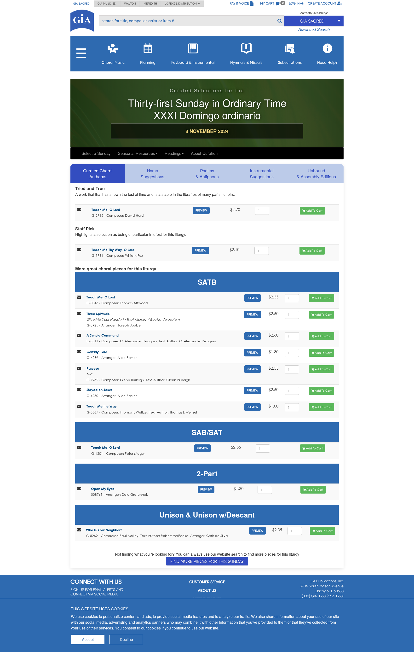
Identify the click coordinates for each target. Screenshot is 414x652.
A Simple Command (102, 335)
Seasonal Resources (136, 153)
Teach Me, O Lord (106, 210)
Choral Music (113, 62)
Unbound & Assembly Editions (316, 173)
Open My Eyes (102, 489)
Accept (88, 639)
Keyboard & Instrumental (193, 62)
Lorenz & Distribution (181, 3)
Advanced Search (314, 29)
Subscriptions (290, 62)
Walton (130, 3)
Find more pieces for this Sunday (207, 561)
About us (207, 590)
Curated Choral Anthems (97, 173)
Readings (173, 153)
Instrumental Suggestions (262, 173)
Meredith (150, 3)
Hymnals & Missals (246, 62)
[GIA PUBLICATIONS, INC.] (82, 20)
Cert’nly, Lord (96, 352)
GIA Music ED (107, 3)
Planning (147, 62)
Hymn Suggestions (152, 173)
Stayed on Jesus (99, 390)
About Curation (204, 153)
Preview (201, 210)
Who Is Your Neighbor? (104, 530)
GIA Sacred (81, 3)
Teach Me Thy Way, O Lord (113, 250)
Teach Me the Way (101, 406)
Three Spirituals (97, 314)
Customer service (207, 582)
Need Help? (327, 62)
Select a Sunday (96, 153)
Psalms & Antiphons (207, 173)
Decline (126, 639)
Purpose (92, 368)
